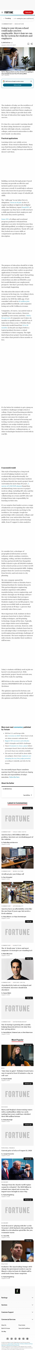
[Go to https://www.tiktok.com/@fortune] (23, 1339)
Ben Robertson (28, 1032)
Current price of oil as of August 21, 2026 (16, 1150)
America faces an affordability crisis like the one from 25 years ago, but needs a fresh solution (16, 911)
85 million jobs (24, 301)
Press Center (22, 1325)
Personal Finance (8, 1148)
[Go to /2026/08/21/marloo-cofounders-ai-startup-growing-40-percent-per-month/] (17, 1008)
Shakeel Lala (16, 1032)
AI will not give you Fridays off (12, 874)
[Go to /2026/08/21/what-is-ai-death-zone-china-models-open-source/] (17, 932)
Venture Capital (19, 982)
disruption (17, 945)
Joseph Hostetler (8, 1154)
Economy (4, 1182)
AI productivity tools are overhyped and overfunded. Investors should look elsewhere (16, 987)
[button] (7, 43)
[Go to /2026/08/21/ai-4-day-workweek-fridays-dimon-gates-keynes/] (17, 858)
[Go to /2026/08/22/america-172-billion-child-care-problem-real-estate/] (17, 818)
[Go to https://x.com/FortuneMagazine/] (12, 1339)
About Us (3, 1325)
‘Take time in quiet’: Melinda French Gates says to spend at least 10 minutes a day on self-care (17, 1073)
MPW (2, 1068)
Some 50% (5, 219)
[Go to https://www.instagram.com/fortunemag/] (19, 1339)
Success (4, 1107)
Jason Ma (6, 1235)
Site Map (3, 1331)
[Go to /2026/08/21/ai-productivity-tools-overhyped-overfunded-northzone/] (17, 969)
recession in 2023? (14, 736)
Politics (4, 1264)
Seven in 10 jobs (16, 202)
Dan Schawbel (7, 877)
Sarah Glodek (7, 1078)
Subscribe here (14, 777)
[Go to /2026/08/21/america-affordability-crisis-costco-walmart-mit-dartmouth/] (17, 892)
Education (19, 24)
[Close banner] (31, 81)
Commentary (7, 24)
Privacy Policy (16, 1343)
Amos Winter (7, 916)
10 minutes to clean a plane (18, 746)
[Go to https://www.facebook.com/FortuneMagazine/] (8, 1339)
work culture (18, 871)
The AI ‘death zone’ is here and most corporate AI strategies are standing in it (16, 949)
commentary (18, 727)
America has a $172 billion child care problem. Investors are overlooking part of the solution (17, 837)
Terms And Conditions (24, 1328)
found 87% (25, 207)
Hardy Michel (7, 1032)
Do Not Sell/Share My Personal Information (11, 1345)
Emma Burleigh (7, 1119)
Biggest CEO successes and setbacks (17, 741)
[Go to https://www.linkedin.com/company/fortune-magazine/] (16, 1339)
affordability (18, 906)
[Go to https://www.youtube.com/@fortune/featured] (27, 1339)
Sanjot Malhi (7, 993)
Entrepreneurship (20, 1021)
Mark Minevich (7, 953)
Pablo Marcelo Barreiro (10, 842)
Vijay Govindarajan (20, 916)
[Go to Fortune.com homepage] (9, 12)
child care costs (19, 831)
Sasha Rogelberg (8, 1194)
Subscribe (28, 12)
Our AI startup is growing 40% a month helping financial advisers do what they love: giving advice (16, 1027)
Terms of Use (10, 1343)
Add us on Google (17, 85)
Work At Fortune (5, 1328)
